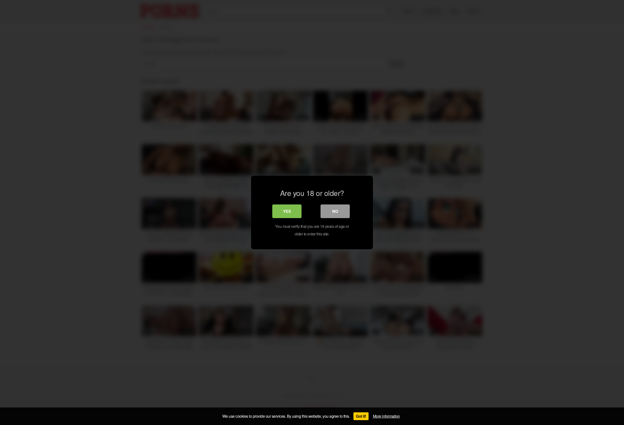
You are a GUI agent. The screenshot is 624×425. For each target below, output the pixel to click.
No (335, 211)
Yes (287, 211)
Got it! (361, 416)
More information (386, 416)
